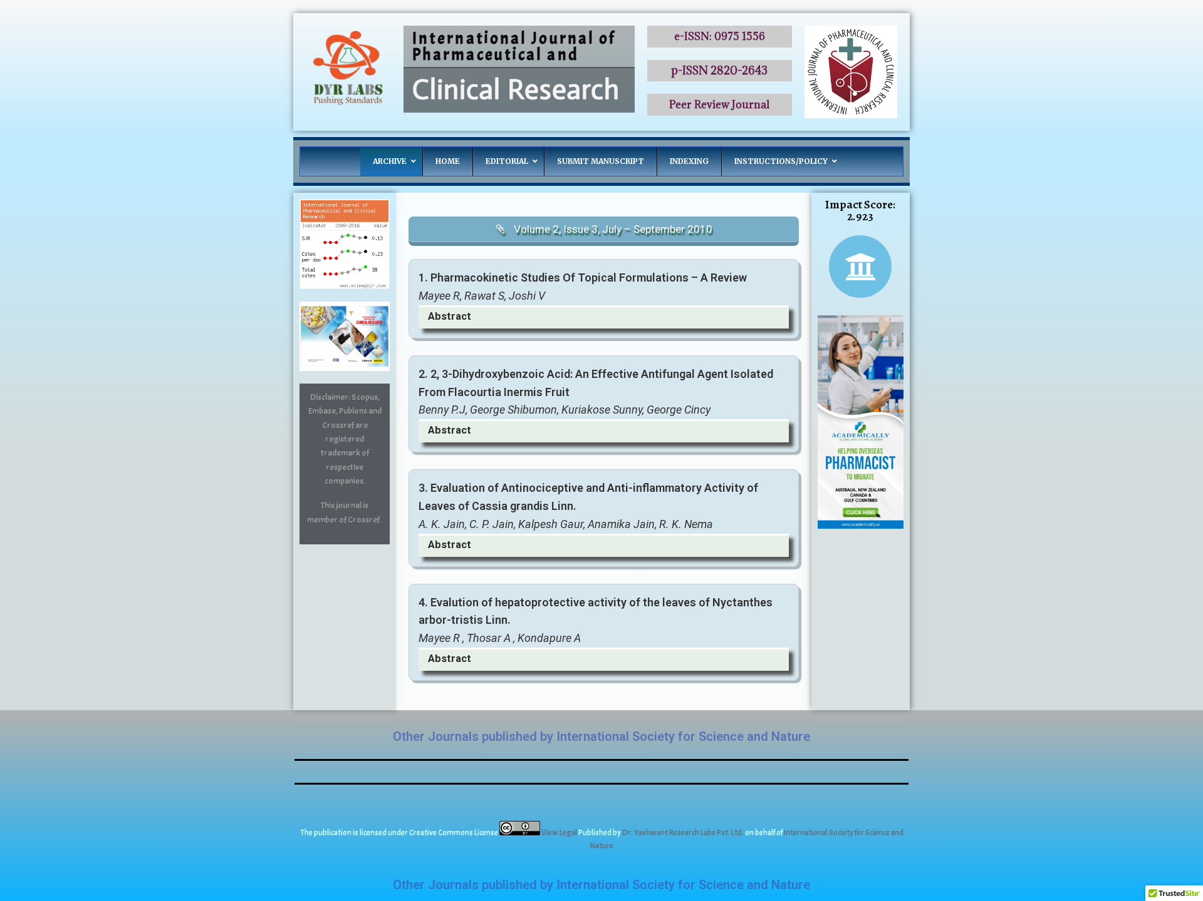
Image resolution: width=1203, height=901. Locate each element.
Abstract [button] (449, 316)
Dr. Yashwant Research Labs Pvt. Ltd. (683, 833)
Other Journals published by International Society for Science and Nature (601, 736)
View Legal (559, 833)
